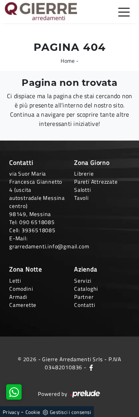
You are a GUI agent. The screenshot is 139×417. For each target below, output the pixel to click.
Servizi (83, 280)
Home (68, 61)
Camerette (22, 305)
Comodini (21, 289)
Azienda (85, 269)
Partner (84, 297)
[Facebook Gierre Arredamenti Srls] (91, 367)
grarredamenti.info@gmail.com (49, 246)
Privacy (11, 412)
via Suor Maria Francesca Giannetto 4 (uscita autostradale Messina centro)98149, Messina (37, 193)
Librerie (83, 173)
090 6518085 (37, 222)
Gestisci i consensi (70, 412)
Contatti (84, 305)
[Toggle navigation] (124, 11)
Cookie (33, 412)
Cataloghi (86, 289)
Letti (15, 280)
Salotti (82, 190)
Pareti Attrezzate (96, 182)
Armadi (18, 297)
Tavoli (81, 198)
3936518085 (39, 230)
